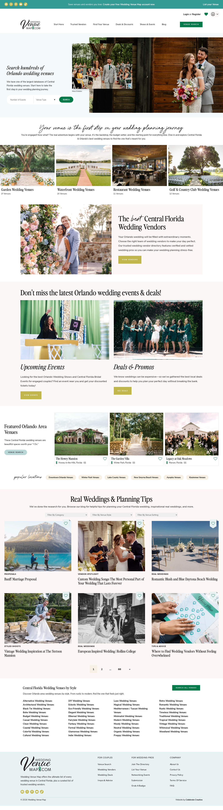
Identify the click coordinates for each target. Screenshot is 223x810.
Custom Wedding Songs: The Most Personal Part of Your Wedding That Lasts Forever (111, 581)
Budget (35, 716)
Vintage (172, 723)
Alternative (37, 700)
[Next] (218, 171)
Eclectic (81, 704)
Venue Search (191, 24)
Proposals (10, 574)
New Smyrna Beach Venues (146, 477)
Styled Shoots (12, 646)
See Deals (122, 391)
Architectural (38, 704)
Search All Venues (186, 688)
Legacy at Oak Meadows (106, 458)
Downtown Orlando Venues (61, 477)
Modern (126, 719)
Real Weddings (160, 574)
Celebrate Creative (194, 799)
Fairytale (81, 719)
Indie (79, 735)
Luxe (125, 700)
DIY (79, 700)
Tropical (172, 719)
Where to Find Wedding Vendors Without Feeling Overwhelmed (184, 653)
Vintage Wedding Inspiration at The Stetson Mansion (33, 653)
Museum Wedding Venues (187, 189)
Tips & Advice (159, 646)
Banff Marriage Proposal (20, 579)
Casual (35, 719)
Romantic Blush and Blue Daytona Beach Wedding (185, 579)
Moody (126, 723)
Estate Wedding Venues (17, 189)
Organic (127, 731)
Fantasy (81, 723)
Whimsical (173, 727)
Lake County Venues (116, 477)
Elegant (81, 712)
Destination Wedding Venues (132, 189)
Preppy (126, 735)
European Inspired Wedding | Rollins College (107, 651)
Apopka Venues (174, 477)
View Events (31, 395)
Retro (171, 700)
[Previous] (5, 171)
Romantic (173, 704)
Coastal (35, 727)
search (66, 99)
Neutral (126, 727)
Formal (80, 727)
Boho (34, 712)
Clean (35, 723)
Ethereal (81, 716)
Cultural (36, 735)
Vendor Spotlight (88, 574)
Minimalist (128, 716)
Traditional (173, 716)
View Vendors (130, 259)
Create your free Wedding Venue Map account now (129, 4)
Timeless (172, 712)
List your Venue (211, 4)
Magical (127, 704)
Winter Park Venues (90, 477)
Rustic (171, 708)
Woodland (173, 731)
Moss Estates (77, 91)
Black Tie (36, 708)
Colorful (36, 731)
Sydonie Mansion (158, 458)
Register (196, 14)
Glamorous (82, 731)
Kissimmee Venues (197, 477)
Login (186, 14)
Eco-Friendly (83, 708)
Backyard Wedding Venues (75, 189)
